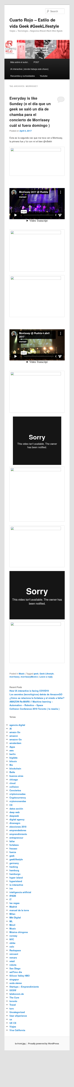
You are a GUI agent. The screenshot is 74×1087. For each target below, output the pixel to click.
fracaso (13, 848)
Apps (12, 746)
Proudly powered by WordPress (43, 1043)
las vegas (14, 903)
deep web (14, 812)
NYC (11, 939)
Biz (11, 764)
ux (10, 1019)
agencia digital (17, 725)
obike (12, 943)
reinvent (13, 954)
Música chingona (18, 932)
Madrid (13, 906)
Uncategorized (17, 1012)
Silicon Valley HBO (19, 975)
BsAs (12, 772)
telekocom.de (16, 993)
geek (36, 673)
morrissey (14, 676)
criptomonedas (17, 794)
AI (10, 728)
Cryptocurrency (17, 797)
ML (11, 921)
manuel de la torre (19, 910)
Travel (12, 1004)
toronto (13, 1001)
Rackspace (15, 950)
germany (14, 863)
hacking (13, 866)
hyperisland (15, 881)
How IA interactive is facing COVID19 (29, 690)
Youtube (43, 75)
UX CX (12, 1023)
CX (11, 805)
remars (13, 957)
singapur (14, 979)
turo (11, 1008)
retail (12, 961)
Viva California (17, 1030)
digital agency (16, 819)
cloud (12, 783)
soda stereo (15, 983)
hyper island (16, 877)
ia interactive (16, 884)
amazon (13, 735)
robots (12, 964)
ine (11, 888)
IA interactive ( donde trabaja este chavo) (29, 68)
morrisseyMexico (29, 676)
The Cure (14, 997)
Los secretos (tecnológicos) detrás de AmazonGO (35, 694)
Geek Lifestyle (47, 673)
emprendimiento (18, 834)
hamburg (14, 870)
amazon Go (15, 739)
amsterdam (15, 743)
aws (11, 750)
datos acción (16, 808)
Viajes (12, 1026)
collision (14, 786)
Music (22, 673)
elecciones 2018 (17, 826)
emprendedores (17, 830)
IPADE (12, 895)
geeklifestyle (16, 859)
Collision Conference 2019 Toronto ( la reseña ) (34, 708)
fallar (12, 841)
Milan (12, 913)
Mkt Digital (15, 917)
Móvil (12, 924)
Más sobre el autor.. (19, 62)
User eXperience (18, 1015)
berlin (12, 754)
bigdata (13, 757)
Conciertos (15, 790)
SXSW (12, 990)
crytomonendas (17, 801)
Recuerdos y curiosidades (22, 75)
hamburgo (14, 874)
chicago (13, 779)
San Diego (14, 968)
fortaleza (14, 844)
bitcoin (13, 761)
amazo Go (14, 732)
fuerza (12, 852)
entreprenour (16, 837)
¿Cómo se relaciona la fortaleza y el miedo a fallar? (36, 698)
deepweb (14, 815)
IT (10, 899)
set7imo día (15, 972)
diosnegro (14, 823)
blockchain (15, 768)
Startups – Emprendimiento (24, 986)
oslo (11, 946)
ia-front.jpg (20, 1043)
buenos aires (16, 775)
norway (13, 935)
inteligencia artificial (20, 892)
